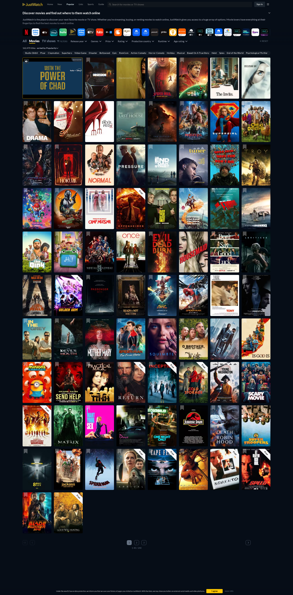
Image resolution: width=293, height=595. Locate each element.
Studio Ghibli (31, 53)
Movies (34, 41)
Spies (221, 53)
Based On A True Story (198, 53)
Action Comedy (138, 53)
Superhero (67, 53)
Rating (121, 41)
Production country (142, 41)
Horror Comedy (156, 53)
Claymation (53, 53)
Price (108, 41)
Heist (214, 53)
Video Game (80, 53)
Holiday (171, 53)
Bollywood (104, 53)
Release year (78, 41)
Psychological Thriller (257, 53)
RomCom (123, 53)
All (25, 41)
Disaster (93, 53)
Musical (181, 53)
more (55, 92)
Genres (95, 41)
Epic (114, 53)
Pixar (42, 53)
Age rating (179, 41)
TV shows (49, 41)
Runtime (163, 41)
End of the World (235, 53)
